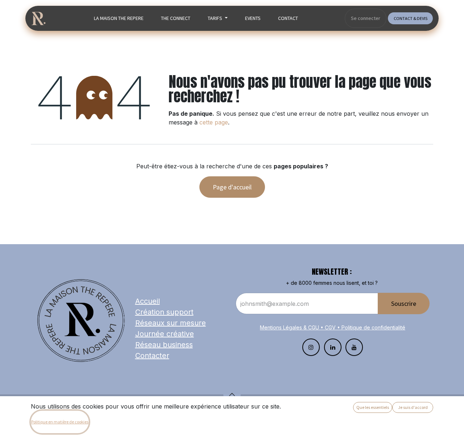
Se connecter (365, 18)
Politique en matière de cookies (59, 421)
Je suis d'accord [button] (413, 407)
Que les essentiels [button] (372, 407)
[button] (232, 394)
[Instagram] (311, 347)
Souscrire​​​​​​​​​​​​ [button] (403, 303)
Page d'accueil (232, 187)
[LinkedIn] (332, 347)
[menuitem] (118, 18)
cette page (213, 122)
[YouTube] (354, 347)
